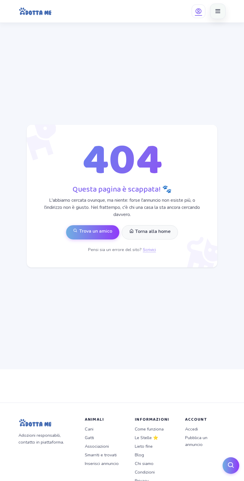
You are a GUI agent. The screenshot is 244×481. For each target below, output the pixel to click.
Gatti (89, 438)
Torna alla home (152, 231)
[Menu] (218, 11)
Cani (89, 429)
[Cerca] (231, 465)
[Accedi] (198, 11)
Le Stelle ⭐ (146, 438)
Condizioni (145, 472)
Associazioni (97, 446)
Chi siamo (144, 463)
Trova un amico (95, 231)
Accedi (191, 429)
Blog (139, 455)
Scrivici (149, 250)
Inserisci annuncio (102, 463)
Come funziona (149, 429)
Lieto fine (144, 446)
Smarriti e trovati (101, 455)
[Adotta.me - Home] (35, 11)
